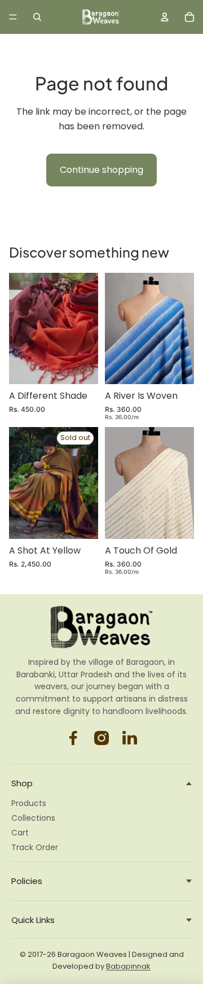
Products (28, 803)
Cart (20, 832)
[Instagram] (73, 738)
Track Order (34, 847)
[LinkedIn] (130, 738)
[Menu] (13, 17)
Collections (33, 818)
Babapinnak (128, 966)
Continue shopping (101, 169)
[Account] (164, 17)
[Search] (37, 17)
